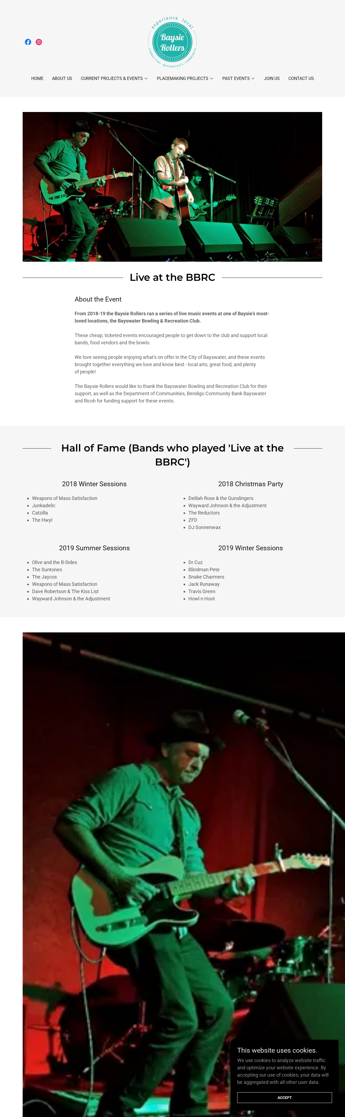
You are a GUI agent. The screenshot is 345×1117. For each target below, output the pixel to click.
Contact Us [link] (301, 78)
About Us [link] (62, 78)
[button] (114, 78)
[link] (28, 42)
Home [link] (37, 78)
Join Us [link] (272, 78)
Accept (285, 1097)
